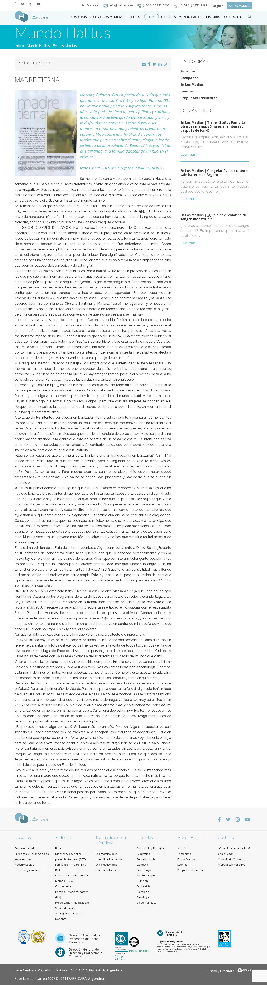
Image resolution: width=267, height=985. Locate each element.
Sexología (143, 897)
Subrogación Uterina (68, 913)
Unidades (168, 17)
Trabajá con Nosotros (231, 864)
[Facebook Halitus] (15, 4)
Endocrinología (146, 859)
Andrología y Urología (150, 848)
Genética (142, 864)
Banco (59, 848)
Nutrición (142, 881)
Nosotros (78, 17)
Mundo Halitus (191, 17)
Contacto (226, 837)
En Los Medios (65, 46)
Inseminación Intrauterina (71, 875)
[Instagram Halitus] (31, 4)
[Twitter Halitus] (23, 4)
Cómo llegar (225, 854)
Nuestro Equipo (24, 864)
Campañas (189, 78)
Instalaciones (23, 859)
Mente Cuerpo (146, 875)
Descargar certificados (120, 958)
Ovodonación (63, 886)
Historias (213, 17)
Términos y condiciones (29, 870)
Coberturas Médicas (106, 17)
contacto (232, 17)
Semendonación (65, 908)
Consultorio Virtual (229, 859)
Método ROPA (64, 881)
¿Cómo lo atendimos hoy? (234, 848)
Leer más (188, 154)
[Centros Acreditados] (24, 937)
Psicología (143, 892)
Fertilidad (133, 17)
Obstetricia (143, 886)
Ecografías (143, 854)
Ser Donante (90, 5)
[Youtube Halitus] (39, 4)
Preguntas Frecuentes (198, 98)
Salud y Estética (146, 902)
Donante (60, 919)
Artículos (187, 71)
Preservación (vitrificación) (72, 902)
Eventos (187, 91)
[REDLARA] (38, 937)
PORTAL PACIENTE (239, 6)
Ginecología (144, 870)
